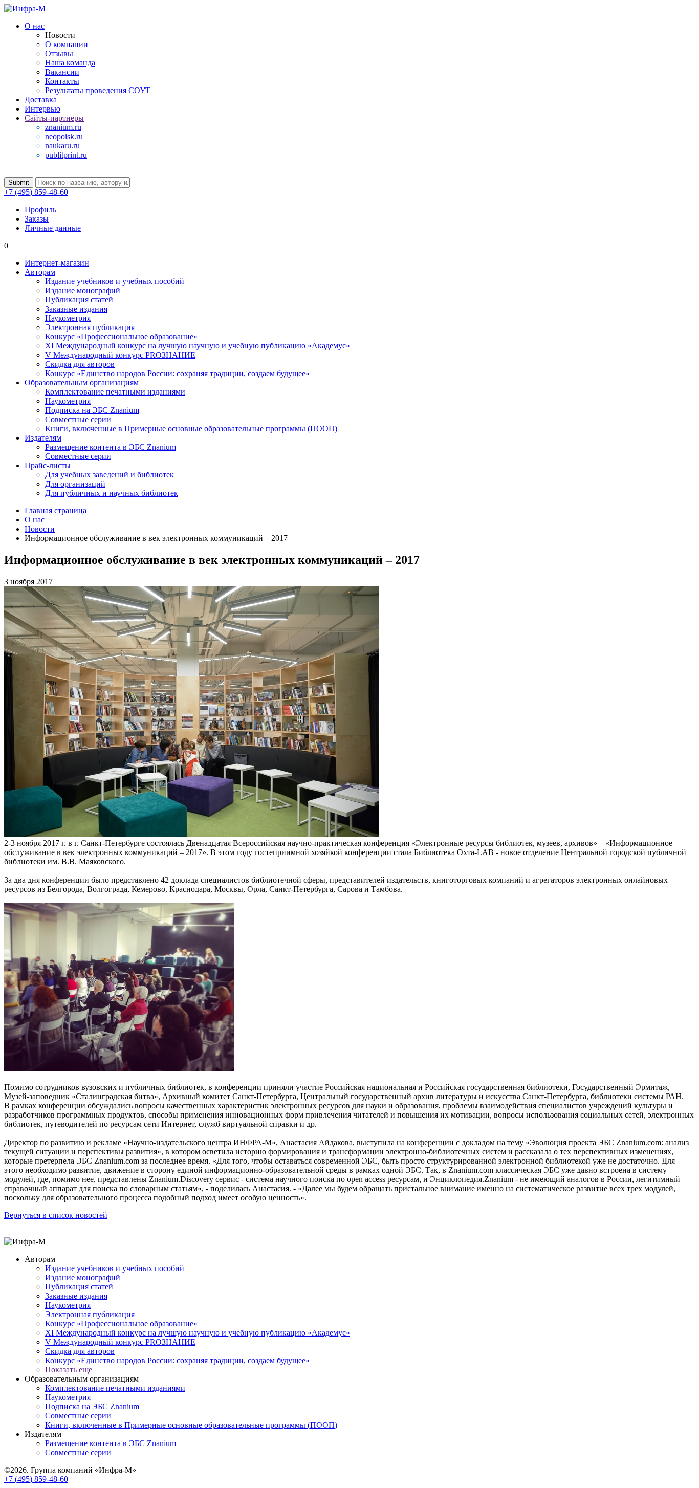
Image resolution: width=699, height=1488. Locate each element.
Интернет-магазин (57, 262)
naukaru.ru (62, 145)
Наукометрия (68, 318)
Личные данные (53, 228)
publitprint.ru (66, 154)
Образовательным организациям (82, 382)
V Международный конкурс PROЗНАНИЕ (120, 355)
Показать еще (68, 1369)
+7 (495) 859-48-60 (36, 192)
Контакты (62, 81)
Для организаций (75, 483)
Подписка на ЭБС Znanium (92, 410)
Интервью (42, 108)
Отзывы (59, 53)
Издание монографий (82, 290)
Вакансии (62, 72)
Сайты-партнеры (54, 118)
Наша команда (70, 62)
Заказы (37, 218)
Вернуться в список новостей (55, 1215)
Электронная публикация (90, 327)
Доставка (41, 99)
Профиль (40, 209)
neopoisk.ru (64, 136)
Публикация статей (79, 299)
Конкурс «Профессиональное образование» (121, 336)
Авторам (40, 272)
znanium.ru (63, 127)
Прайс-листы (48, 465)
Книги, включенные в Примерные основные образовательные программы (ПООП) (191, 428)
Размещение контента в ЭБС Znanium (110, 447)
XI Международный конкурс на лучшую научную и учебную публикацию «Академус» (197, 345)
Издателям (43, 437)
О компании (66, 44)
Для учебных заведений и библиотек (109, 474)
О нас (35, 25)
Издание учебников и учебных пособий (114, 281)
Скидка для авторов (80, 364)
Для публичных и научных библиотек (111, 493)
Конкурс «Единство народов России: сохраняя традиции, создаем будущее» (177, 373)
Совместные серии (78, 419)
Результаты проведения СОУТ (97, 90)
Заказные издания (76, 308)
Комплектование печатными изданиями (115, 391)
